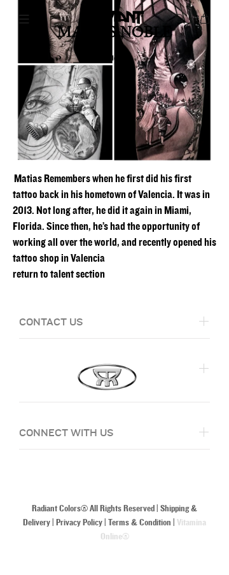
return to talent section (59, 274)
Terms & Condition (139, 522)
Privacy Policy (79, 522)
